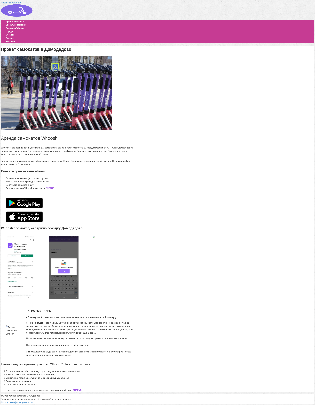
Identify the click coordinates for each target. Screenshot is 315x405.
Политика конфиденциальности (17, 402)
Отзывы (10, 35)
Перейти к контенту (11, 2)
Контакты (11, 41)
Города (9, 31)
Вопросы (10, 38)
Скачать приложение (16, 25)
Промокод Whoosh (15, 28)
